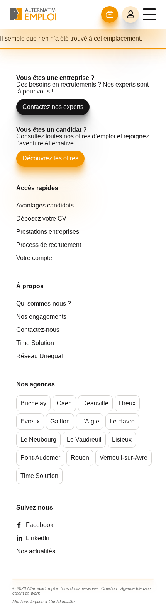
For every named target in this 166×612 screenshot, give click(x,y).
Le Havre (122, 421)
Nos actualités (35, 551)
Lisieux (122, 439)
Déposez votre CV (41, 218)
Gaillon (60, 421)
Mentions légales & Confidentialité (43, 601)
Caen (64, 403)
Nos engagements (41, 316)
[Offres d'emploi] (110, 14)
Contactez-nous (37, 329)
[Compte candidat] (130, 14)
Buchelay (33, 403)
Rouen (80, 457)
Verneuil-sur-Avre (123, 457)
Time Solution (35, 343)
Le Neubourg (38, 439)
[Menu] (149, 14)
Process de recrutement (48, 244)
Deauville (95, 403)
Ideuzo (142, 588)
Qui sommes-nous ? (43, 303)
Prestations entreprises (47, 231)
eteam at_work (26, 593)
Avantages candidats (45, 205)
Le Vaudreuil (84, 439)
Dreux (127, 403)
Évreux (30, 421)
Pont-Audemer (40, 457)
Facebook (39, 525)
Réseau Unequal (39, 356)
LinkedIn (37, 538)
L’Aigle (89, 421)
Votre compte (34, 258)
